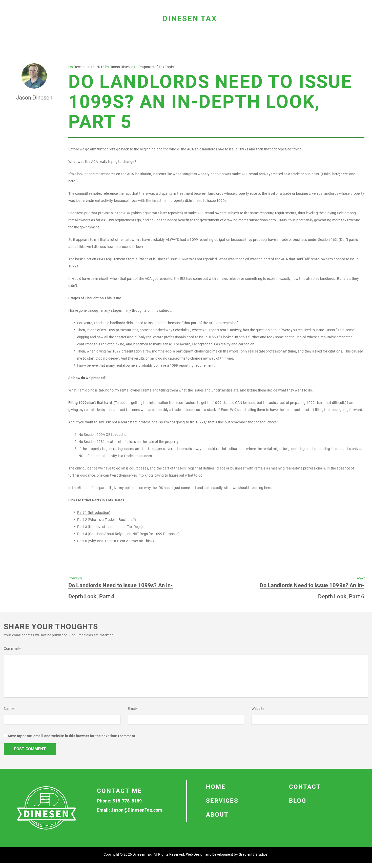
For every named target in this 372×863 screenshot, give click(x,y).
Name (9, 709)
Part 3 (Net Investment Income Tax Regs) (110, 527)
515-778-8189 (127, 800)
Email (133, 709)
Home (215, 786)
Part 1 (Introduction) (93, 513)
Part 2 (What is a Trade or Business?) (106, 520)
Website (258, 709)
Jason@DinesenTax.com (136, 810)
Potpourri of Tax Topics (156, 67)
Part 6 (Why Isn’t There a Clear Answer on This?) (115, 541)
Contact (305, 786)
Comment (12, 648)
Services (222, 800)
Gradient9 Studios (253, 854)
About (217, 814)
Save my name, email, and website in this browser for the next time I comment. (72, 736)
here (335, 174)
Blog (297, 800)
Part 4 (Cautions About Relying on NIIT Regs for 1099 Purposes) (128, 534)
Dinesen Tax (189, 18)
